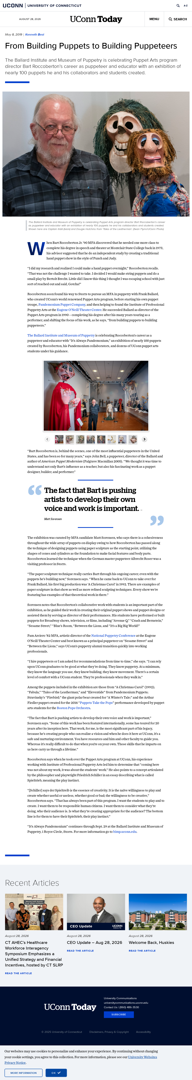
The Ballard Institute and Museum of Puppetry (61, 335)
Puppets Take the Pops (96, 703)
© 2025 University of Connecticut (61, 1032)
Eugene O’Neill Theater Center (79, 310)
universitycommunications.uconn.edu (126, 1003)
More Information (23, 1073)
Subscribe (119, 1014)
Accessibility (143, 1032)
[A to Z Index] (186, 6)
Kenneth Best (34, 34)
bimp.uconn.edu (124, 832)
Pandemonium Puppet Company (61, 304)
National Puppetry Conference (113, 635)
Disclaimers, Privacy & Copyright (109, 1032)
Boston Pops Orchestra (73, 708)
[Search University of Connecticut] (178, 6)
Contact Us (110, 1007)
